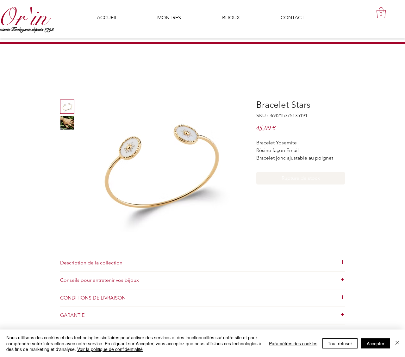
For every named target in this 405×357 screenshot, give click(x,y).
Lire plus (264, 166)
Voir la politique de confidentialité (110, 349)
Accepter (375, 343)
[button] (381, 12)
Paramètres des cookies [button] (293, 343)
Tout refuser (340, 343)
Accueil (68, 77)
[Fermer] (397, 343)
